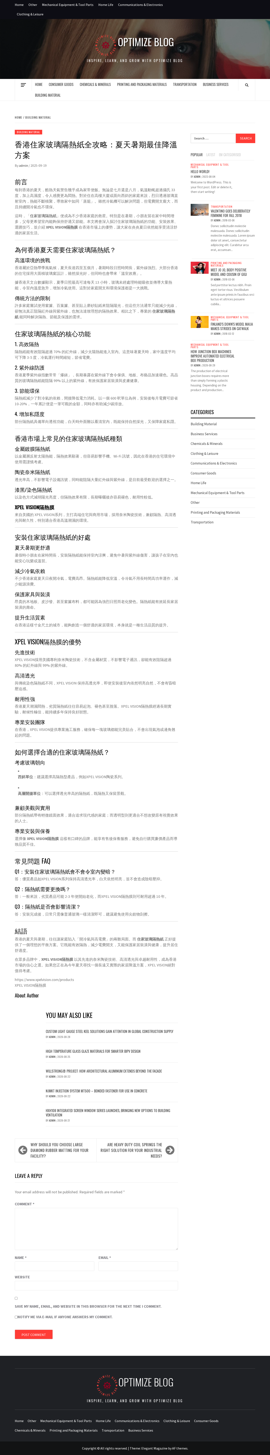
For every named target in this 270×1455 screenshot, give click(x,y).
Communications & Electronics (140, 5)
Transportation (185, 84)
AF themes (180, 1448)
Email (105, 1257)
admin (24, 165)
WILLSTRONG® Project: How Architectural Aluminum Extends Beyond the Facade (104, 1071)
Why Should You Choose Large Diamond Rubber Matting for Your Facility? (60, 1150)
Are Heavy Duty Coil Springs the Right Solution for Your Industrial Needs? (131, 1150)
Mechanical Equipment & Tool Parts (67, 5)
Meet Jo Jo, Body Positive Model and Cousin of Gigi (229, 272)
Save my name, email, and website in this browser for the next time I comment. (88, 1306)
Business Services (215, 84)
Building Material (48, 95)
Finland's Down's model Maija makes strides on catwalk (232, 326)
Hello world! (200, 171)
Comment (24, 1204)
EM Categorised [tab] (230, 154)
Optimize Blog (146, 41)
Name (21, 1257)
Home (19, 5)
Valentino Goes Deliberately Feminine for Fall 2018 (230, 213)
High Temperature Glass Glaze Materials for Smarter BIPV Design (93, 1051)
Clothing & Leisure (30, 14)
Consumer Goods (61, 84)
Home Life (105, 5)
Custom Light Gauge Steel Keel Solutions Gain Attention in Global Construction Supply (109, 1031)
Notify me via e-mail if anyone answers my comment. (65, 1316)
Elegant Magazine (154, 1448)
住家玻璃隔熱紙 (43, 215)
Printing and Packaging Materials (142, 84)
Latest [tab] (210, 154)
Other (32, 5)
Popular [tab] (197, 154)
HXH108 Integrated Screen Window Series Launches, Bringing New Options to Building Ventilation (108, 1113)
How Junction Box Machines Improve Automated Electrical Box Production (212, 356)
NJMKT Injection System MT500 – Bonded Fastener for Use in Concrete (96, 1090)
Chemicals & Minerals (95, 84)
